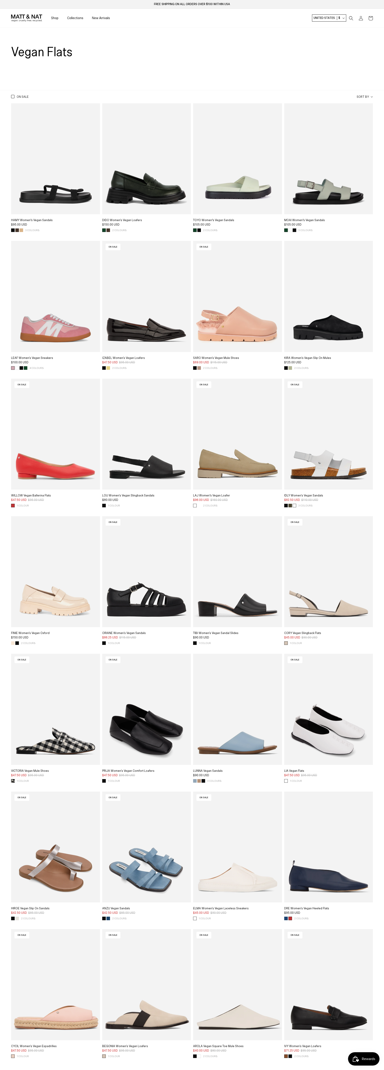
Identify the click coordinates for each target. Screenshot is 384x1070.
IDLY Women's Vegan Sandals (303, 495)
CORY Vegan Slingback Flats (302, 633)
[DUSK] (195, 781)
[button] (351, 18)
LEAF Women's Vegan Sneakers (32, 358)
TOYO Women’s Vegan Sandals (213, 220)
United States (327, 18)
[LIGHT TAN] (199, 505)
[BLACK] (13, 230)
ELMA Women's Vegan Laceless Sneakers (221, 908)
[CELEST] (108, 918)
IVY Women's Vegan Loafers (302, 1046)
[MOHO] (199, 368)
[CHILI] (286, 1056)
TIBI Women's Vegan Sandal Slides (215, 633)
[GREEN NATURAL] (195, 505)
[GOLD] (108, 368)
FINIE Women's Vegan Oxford (30, 633)
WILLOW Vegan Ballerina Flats (31, 495)
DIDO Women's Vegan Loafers (122, 220)
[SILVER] (17, 918)
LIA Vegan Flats (294, 770)
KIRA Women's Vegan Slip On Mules (307, 358)
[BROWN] (17, 230)
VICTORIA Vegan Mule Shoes (30, 770)
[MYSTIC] (286, 918)
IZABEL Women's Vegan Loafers (123, 358)
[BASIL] (290, 368)
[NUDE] (199, 781)
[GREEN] (104, 230)
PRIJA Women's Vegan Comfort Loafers (128, 770)
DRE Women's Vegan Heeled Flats (306, 908)
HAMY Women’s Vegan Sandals (32, 220)
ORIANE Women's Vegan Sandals (124, 633)
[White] (286, 781)
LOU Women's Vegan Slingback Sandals (128, 495)
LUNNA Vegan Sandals (208, 770)
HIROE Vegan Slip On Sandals (30, 908)
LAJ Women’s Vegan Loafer (211, 495)
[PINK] (13, 368)
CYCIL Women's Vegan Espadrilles (34, 1046)
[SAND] (21, 230)
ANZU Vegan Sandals (116, 908)
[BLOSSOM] (13, 1056)
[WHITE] (290, 230)
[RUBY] (13, 505)
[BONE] (13, 643)
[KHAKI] (290, 505)
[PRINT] (13, 781)
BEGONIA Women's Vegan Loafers (125, 1046)
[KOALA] (286, 643)
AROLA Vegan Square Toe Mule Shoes (218, 1046)
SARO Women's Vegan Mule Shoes (216, 358)
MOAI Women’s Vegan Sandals (304, 220)
